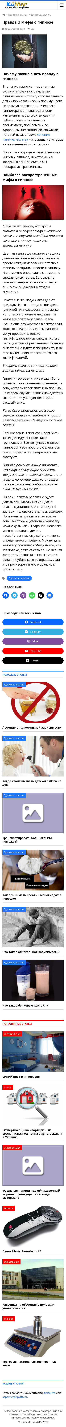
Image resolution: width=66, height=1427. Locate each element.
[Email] (49, 595)
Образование (11, 1261)
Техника (8, 1208)
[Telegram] (14, 595)
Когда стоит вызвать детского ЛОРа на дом (31, 782)
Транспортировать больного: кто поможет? (27, 839)
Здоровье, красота (19, 578)
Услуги (7, 1087)
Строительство (12, 1147)
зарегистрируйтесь (15, 1397)
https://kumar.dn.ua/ (42, 1417)
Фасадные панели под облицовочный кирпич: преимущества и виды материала (31, 1194)
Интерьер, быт (12, 1033)
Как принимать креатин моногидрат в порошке (31, 896)
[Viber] (23, 595)
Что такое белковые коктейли (25, 1005)
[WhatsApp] (32, 595)
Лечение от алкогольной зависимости (31, 727)
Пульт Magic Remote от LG (21, 1251)
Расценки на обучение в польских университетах (28, 1306)
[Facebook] (5, 595)
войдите (49, 1393)
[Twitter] (41, 595)
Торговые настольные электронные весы (29, 1363)
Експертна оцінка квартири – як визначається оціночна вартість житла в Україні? (32, 1133)
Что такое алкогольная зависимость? (31, 952)
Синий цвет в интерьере (21, 1076)
